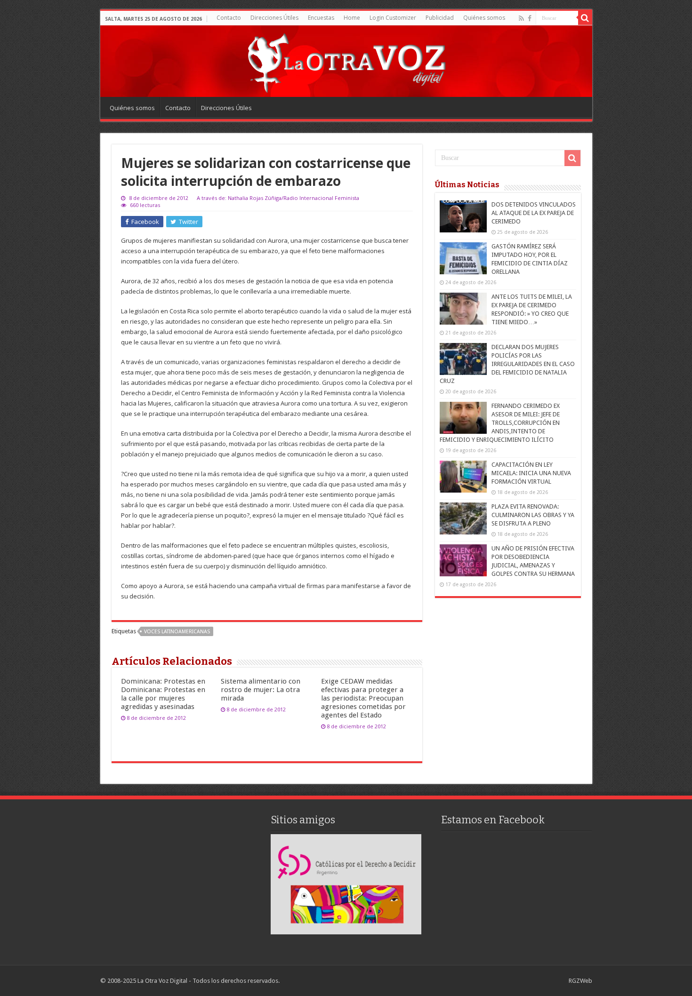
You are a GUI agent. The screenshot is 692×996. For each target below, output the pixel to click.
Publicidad (440, 18)
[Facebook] (529, 18)
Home (352, 18)
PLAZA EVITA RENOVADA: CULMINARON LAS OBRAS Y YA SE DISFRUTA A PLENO (532, 515)
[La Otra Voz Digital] (346, 60)
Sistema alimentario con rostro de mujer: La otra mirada (260, 689)
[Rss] (521, 18)
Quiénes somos (484, 18)
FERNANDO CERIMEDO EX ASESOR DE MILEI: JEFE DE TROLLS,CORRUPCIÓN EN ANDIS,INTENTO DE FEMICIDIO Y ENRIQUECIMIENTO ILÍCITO (500, 422)
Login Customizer (393, 18)
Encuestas (321, 18)
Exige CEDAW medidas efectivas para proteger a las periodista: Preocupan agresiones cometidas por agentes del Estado (363, 698)
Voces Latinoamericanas (177, 632)
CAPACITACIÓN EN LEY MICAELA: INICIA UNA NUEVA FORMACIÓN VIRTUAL (531, 473)
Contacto (229, 18)
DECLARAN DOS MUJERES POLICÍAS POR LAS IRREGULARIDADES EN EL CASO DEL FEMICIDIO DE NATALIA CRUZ (507, 363)
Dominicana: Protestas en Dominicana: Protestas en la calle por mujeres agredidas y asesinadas (163, 694)
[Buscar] (585, 18)
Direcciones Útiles (274, 18)
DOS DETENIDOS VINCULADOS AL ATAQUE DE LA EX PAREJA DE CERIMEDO (533, 213)
